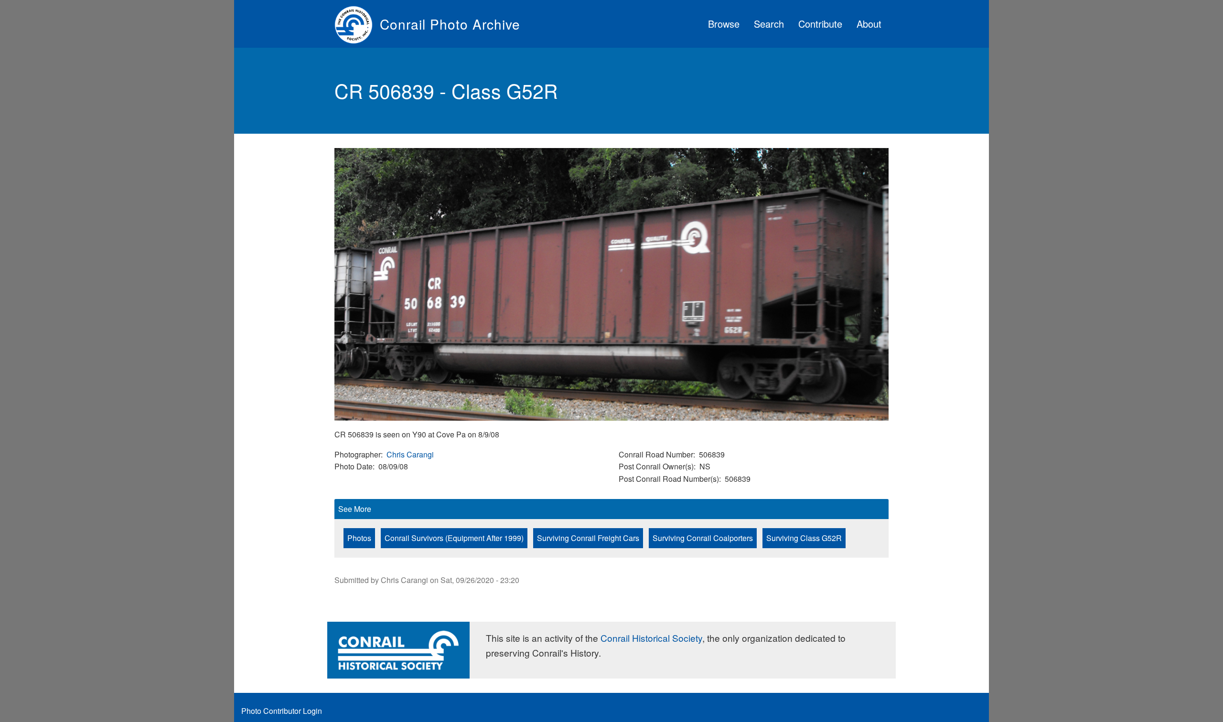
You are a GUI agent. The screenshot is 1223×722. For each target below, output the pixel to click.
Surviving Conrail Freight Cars (588, 537)
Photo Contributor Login (281, 710)
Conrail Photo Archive (450, 23)
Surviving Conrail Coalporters (703, 537)
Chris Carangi (410, 454)
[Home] (357, 24)
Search (769, 24)
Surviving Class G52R (804, 537)
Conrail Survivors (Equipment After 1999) (454, 537)
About (869, 24)
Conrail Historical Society (651, 637)
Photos (359, 537)
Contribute (820, 24)
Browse (724, 24)
